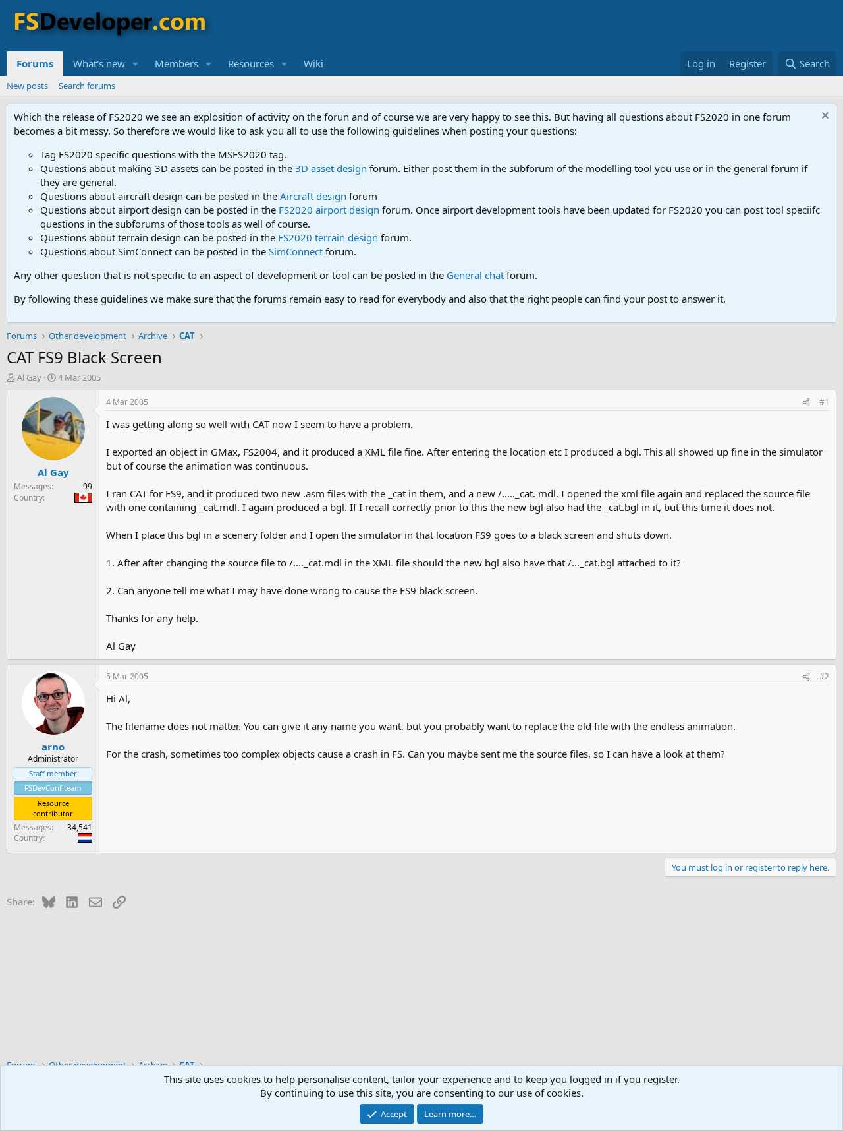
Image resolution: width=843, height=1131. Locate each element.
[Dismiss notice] (823, 117)
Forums (34, 63)
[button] (135, 63)
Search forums (87, 86)
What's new (99, 63)
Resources (251, 63)
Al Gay (29, 377)
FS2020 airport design (329, 209)
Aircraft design (313, 195)
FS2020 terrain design (328, 237)
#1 (824, 402)
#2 (824, 676)
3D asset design (331, 168)
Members (176, 63)
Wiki (313, 63)
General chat (475, 275)
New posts (27, 86)
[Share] (806, 402)
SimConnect (296, 251)
